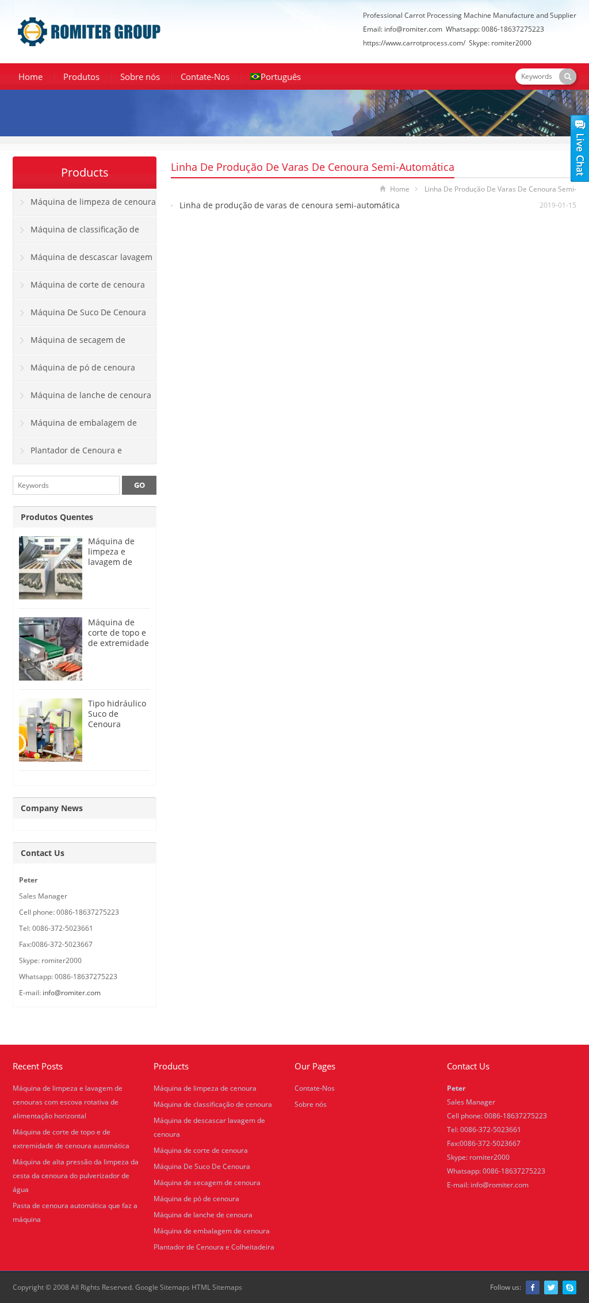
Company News (52, 808)
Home (30, 76)
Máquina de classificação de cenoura (76, 233)
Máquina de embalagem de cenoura (75, 427)
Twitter (551, 1287)
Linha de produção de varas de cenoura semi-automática (289, 205)
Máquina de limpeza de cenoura (93, 201)
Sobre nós (140, 76)
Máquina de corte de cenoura (87, 284)
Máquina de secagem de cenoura (69, 344)
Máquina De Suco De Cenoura (88, 312)
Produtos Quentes (57, 516)
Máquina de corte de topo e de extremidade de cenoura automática (118, 643)
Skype (569, 1287)
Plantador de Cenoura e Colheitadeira (67, 454)
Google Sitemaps (162, 1287)
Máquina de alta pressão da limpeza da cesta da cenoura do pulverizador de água (76, 1175)
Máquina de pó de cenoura (82, 367)
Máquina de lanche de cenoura (90, 394)
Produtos (81, 76)
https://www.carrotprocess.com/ (414, 43)
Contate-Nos (205, 76)
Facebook (533, 1287)
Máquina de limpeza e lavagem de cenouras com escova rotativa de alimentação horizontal (68, 1102)
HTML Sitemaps (217, 1287)
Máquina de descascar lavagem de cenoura (82, 261)
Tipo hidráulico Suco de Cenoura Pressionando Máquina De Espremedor (117, 729)
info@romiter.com (413, 29)
